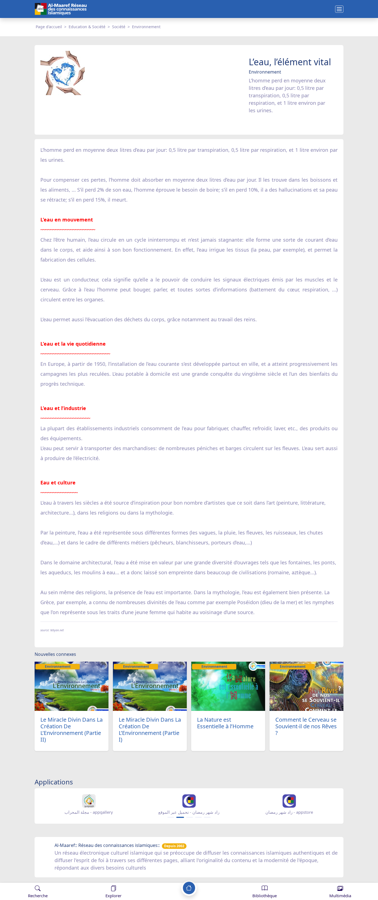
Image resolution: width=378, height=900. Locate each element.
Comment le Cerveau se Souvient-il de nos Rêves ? (306, 726)
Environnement (146, 26)
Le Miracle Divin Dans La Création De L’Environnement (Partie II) (71, 729)
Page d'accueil (49, 26)
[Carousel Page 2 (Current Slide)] (180, 817)
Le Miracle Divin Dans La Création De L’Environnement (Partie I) (150, 729)
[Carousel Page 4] (198, 817)
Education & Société (87, 26)
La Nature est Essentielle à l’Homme (225, 723)
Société (118, 26)
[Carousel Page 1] (170, 817)
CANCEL (31, 877)
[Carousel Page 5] (207, 817)
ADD (48, 877)
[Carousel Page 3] (189, 817)
